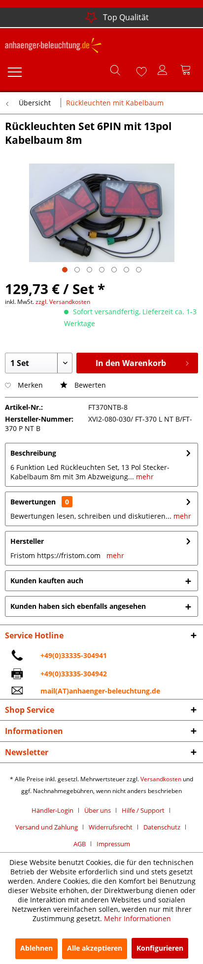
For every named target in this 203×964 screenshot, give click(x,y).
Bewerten (89, 385)
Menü (14, 70)
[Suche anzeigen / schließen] (115, 70)
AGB (79, 843)
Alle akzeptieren (94, 948)
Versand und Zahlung (46, 827)
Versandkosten (160, 779)
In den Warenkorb (131, 363)
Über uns (97, 810)
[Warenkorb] (187, 70)
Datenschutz (161, 827)
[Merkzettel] (139, 70)
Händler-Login (52, 810)
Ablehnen (36, 948)
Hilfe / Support (143, 810)
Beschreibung (33, 453)
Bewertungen (33, 501)
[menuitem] (14, 70)
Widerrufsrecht (111, 827)
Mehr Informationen (137, 918)
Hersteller (27, 541)
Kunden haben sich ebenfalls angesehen (78, 606)
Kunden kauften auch (46, 580)
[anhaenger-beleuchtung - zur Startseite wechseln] (53, 46)
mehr (144, 476)
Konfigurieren (159, 948)
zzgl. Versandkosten (62, 302)
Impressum (113, 843)
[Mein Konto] (163, 70)
